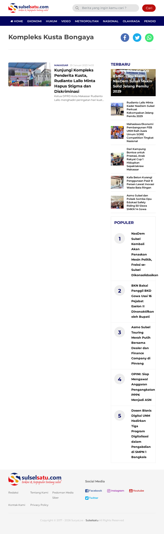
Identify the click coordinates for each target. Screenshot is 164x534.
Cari (149, 8)
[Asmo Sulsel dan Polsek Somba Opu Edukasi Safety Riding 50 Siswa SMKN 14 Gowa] (117, 202)
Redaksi (13, 492)
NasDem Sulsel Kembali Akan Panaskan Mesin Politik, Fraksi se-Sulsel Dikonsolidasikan (144, 254)
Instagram (117, 490)
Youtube (138, 490)
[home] (35, 479)
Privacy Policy (39, 504)
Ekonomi (34, 21)
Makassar (61, 65)
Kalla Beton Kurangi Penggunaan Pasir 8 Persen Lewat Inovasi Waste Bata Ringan (140, 182)
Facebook (95, 490)
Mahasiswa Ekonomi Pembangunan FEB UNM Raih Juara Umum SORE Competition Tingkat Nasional (140, 132)
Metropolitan (87, 21)
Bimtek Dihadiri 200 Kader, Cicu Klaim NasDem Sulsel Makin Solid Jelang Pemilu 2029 (132, 81)
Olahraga (131, 21)
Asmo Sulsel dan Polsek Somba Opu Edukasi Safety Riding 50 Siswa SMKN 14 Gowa (139, 202)
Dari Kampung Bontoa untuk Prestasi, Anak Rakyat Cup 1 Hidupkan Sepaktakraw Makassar (136, 159)
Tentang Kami (39, 492)
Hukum (51, 21)
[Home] (28, 8)
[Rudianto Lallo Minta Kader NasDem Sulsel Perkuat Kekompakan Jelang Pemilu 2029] (117, 109)
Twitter (93, 497)
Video (66, 21)
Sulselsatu (92, 520)
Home (18, 21)
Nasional (111, 21)
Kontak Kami (16, 504)
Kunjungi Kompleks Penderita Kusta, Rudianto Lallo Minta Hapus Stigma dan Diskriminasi (74, 81)
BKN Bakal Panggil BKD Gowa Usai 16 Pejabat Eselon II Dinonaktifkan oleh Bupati (142, 301)
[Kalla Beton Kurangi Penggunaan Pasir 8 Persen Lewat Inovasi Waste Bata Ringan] (117, 182)
